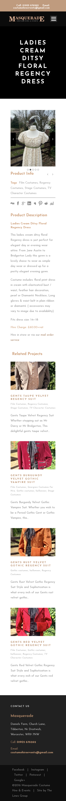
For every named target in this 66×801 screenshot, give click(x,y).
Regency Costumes (38, 404)
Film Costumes (28, 182)
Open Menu (53, 19)
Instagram (37, 769)
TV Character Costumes (42, 408)
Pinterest (35, 775)
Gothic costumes (25, 491)
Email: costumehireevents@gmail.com (31, 6)
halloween (41, 491)
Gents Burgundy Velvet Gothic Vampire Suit (26, 479)
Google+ (19, 780)
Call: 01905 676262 (27, 5)
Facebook (18, 769)
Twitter (18, 775)
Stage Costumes (35, 188)
